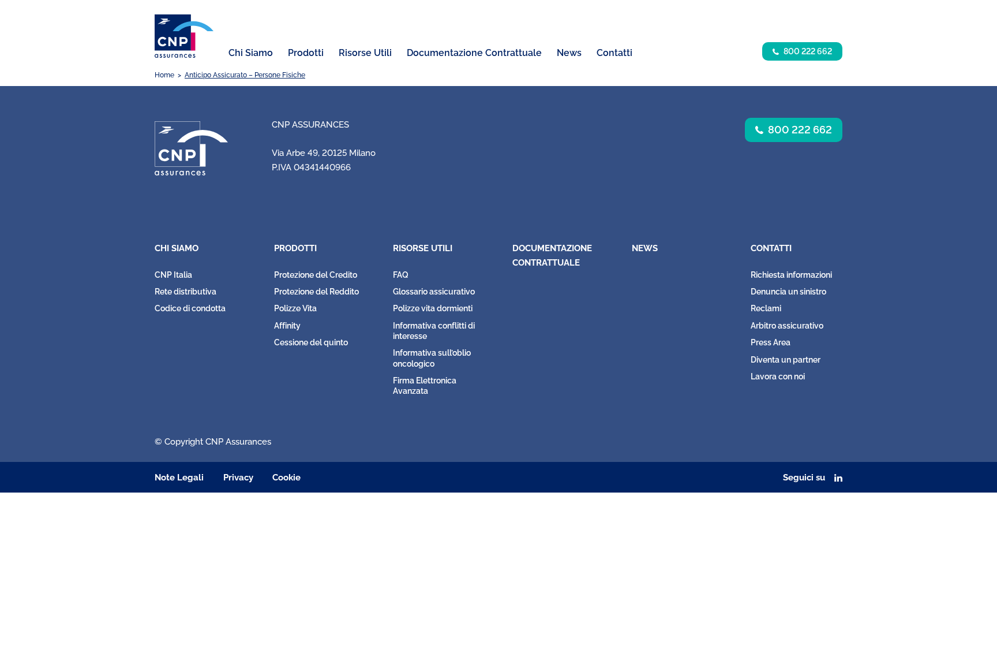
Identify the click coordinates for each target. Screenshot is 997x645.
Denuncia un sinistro (788, 291)
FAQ (400, 274)
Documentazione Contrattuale (474, 52)
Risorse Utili (422, 248)
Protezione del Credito (315, 274)
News (569, 52)
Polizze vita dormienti (433, 308)
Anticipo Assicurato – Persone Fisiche (245, 75)
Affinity (287, 325)
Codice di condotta (190, 308)
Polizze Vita (295, 308)
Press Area (770, 342)
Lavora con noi (778, 376)
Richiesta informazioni (791, 274)
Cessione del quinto (311, 342)
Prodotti (295, 248)
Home (164, 75)
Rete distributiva (185, 291)
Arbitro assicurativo (787, 325)
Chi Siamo (176, 248)
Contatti (771, 248)
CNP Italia (173, 274)
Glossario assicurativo (434, 291)
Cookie (286, 477)
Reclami (766, 308)
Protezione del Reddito (316, 291)
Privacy (238, 477)
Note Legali (179, 477)
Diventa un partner (785, 359)
